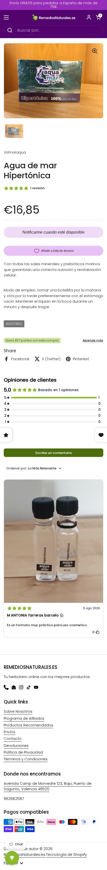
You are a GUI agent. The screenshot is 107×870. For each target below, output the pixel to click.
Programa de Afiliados (24, 718)
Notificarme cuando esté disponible (53, 232)
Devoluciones (16, 745)
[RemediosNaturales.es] (53, 17)
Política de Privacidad (23, 752)
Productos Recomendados (28, 725)
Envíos (9, 731)
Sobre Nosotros (18, 711)
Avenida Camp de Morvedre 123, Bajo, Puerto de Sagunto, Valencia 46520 (48, 786)
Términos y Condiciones (26, 759)
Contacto (13, 738)
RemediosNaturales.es (24, 854)
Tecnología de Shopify (66, 854)
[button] (98, 17)
